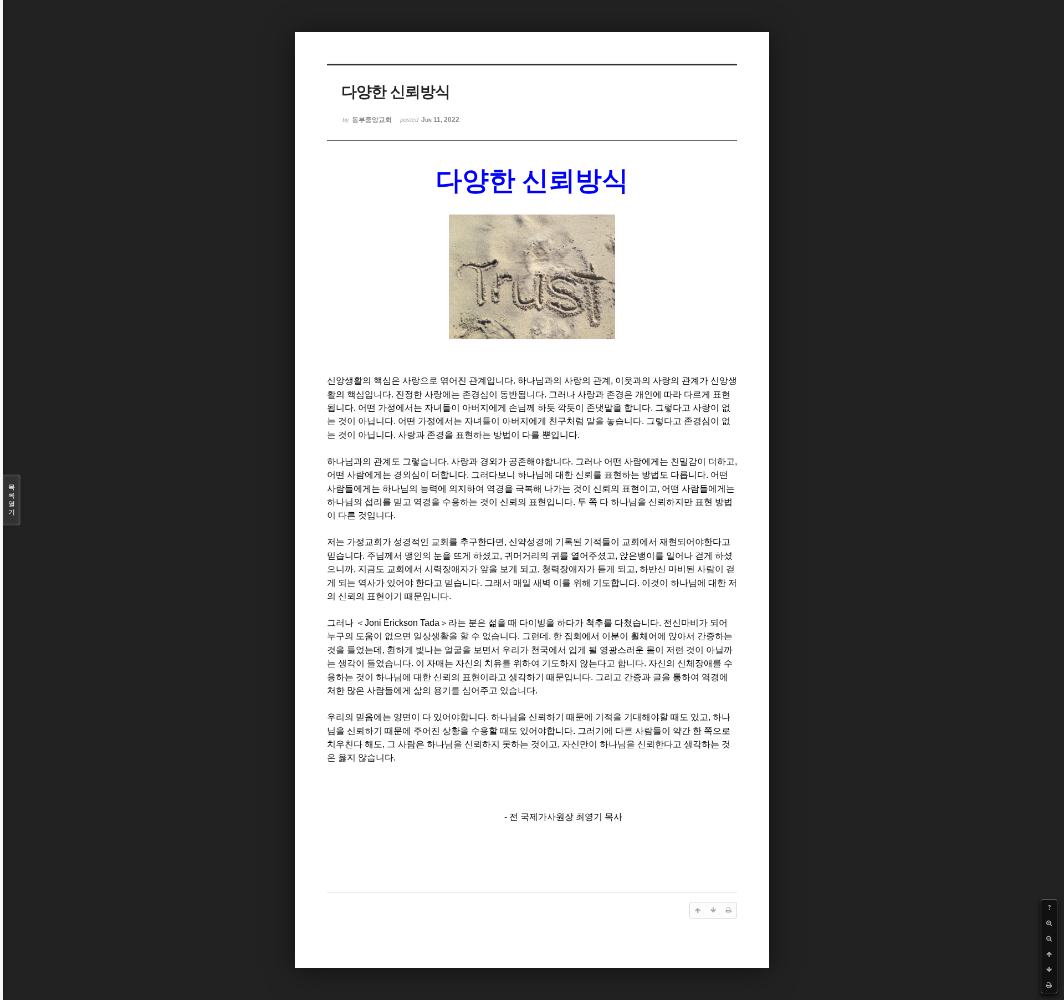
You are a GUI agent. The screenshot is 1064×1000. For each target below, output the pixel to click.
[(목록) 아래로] (1049, 969)
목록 (11, 499)
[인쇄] (1049, 985)
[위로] (1049, 954)
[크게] (1049, 923)
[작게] (1049, 938)
